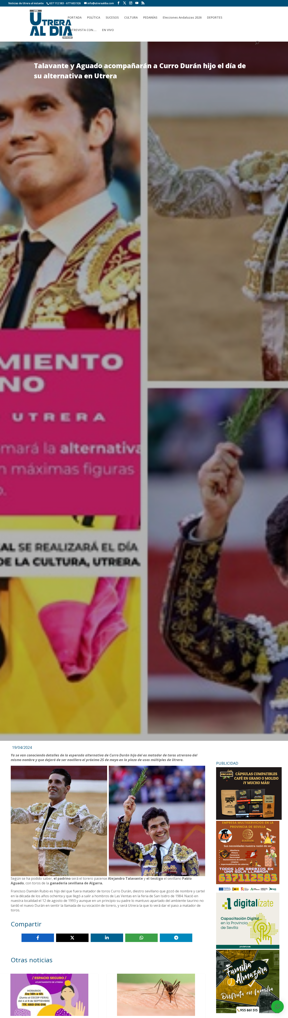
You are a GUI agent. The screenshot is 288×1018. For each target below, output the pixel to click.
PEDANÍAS (150, 17)
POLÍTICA (93, 17)
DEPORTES (214, 17)
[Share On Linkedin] (107, 938)
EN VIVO (108, 30)
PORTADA (75, 17)
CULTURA (131, 17)
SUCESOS (112, 17)
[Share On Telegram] (176, 938)
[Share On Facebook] (38, 938)
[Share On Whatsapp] (141, 938)
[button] (277, 1006)
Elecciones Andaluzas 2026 (182, 17)
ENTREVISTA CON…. (82, 30)
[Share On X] (72, 938)
